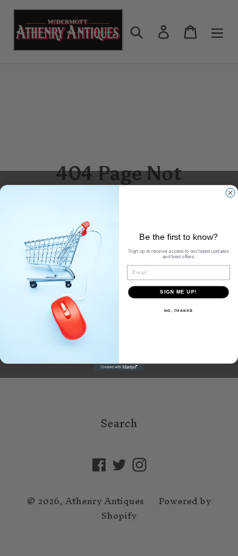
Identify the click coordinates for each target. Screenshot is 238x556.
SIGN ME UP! (178, 292)
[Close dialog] (230, 192)
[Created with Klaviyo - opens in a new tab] (119, 367)
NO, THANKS (178, 310)
